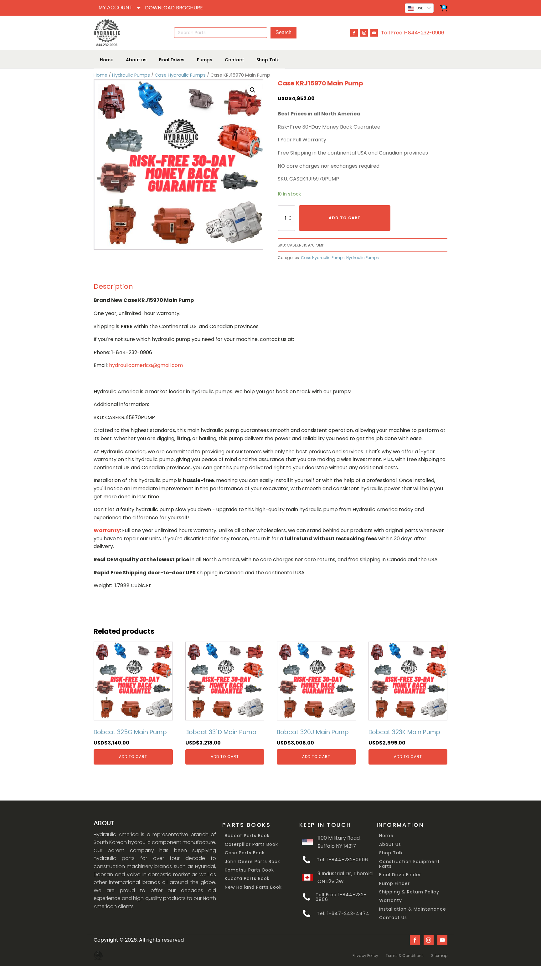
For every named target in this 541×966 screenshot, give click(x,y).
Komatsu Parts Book (249, 870)
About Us (390, 844)
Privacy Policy (365, 955)
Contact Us (393, 917)
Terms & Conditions (405, 955)
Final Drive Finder (400, 874)
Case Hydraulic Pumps (180, 75)
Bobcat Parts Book (247, 835)
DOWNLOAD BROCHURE (174, 7)
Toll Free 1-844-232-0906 (412, 32)
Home (100, 75)
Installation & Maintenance (412, 909)
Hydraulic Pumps (131, 75)
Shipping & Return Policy (409, 892)
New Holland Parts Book (253, 887)
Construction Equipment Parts (409, 864)
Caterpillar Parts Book (251, 844)
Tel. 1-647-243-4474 (343, 913)
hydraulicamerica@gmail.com (146, 365)
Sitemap (439, 955)
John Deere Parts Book (252, 861)
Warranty (390, 900)
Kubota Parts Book (247, 878)
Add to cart (345, 218)
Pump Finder (394, 883)
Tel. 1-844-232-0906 (342, 859)
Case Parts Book (245, 853)
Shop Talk (391, 853)
